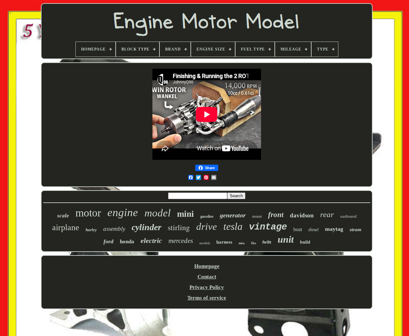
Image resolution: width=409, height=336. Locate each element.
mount (257, 216)
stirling (179, 227)
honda (127, 241)
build (305, 242)
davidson (302, 215)
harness (224, 242)
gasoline (206, 216)
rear (327, 214)
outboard (348, 216)
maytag (334, 229)
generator (233, 215)
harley (91, 229)
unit (286, 239)
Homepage (207, 266)
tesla (233, 226)
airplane (65, 227)
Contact (206, 277)
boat (297, 229)
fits (253, 243)
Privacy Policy (206, 287)
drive (206, 226)
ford (108, 241)
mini (185, 214)
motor (88, 213)
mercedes (180, 241)
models (204, 243)
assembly (114, 228)
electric (151, 241)
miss (242, 243)
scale (63, 216)
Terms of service (206, 298)
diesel (313, 229)
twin (266, 242)
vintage (268, 227)
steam (355, 229)
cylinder (146, 227)
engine (122, 212)
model (157, 213)
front (275, 215)
